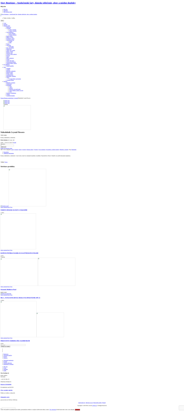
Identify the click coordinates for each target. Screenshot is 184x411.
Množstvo (3, 144)
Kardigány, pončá (10, 38)
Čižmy (7, 77)
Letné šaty (8, 45)
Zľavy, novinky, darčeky (7, 390)
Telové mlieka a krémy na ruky (16, 90)
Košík (4, 370)
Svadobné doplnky (10, 95)
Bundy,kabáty (9, 36)
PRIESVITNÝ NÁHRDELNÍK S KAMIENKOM (15, 341)
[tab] (93, 152)
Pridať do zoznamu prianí (6, 148)
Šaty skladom (12, 33)
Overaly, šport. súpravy (11, 54)
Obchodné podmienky (8, 360)
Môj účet (5, 366)
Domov (2, 98)
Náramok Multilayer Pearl (8, 289)
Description (6, 152)
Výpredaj (8, 28)
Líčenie (11, 88)
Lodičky (8, 69)
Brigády (104, 402)
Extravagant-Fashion (11, 62)
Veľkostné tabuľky (7, 355)
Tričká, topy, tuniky (10, 50)
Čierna (5, 162)
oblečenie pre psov (89, 402)
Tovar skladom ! (10, 32)
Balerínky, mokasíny (11, 71)
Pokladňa (5, 369)
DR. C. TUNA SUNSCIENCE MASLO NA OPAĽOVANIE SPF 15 (20, 297)
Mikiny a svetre (9, 37)
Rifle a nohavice (10, 58)
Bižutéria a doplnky (10, 82)
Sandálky (8, 68)
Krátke (10, 41)
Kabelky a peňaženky (11, 93)
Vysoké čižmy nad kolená (15, 78)
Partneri (5, 356)
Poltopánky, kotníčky (11, 76)
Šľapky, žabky (9, 73)
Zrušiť (14, 142)
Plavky (7, 44)
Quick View (9, 207)
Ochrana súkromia (7, 363)
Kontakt (5, 361)
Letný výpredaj (12, 29)
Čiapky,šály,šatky (10, 60)
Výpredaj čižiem (10, 80)
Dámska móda (7, 98)
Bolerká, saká (9, 53)
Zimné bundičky (10, 66)
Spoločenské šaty (10, 40)
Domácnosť (9, 84)
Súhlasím (77, 409)
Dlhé (10, 42)
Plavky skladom (12, 34)
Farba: (2, 142)
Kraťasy (8, 55)
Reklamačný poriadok (8, 364)
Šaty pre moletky (10, 47)
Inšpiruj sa (8, 27)
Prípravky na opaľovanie (14, 89)
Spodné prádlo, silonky (11, 63)
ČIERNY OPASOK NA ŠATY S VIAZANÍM (14, 210)
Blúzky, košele (9, 51)
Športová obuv (9, 72)
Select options (4, 207)
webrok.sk (94, 405)
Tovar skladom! (41, 149)
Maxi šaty (11, 46)
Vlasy (10, 86)
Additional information (8, 153)
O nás (4, 368)
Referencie (5, 354)
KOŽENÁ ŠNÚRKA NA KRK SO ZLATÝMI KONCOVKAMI (19, 253)
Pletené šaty (9, 49)
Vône (10, 91)
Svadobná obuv (9, 75)
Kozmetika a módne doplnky (52, 149)
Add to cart (3, 146)
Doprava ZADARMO (6, 384)
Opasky (8, 94)
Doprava (5, 358)
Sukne (7, 56)
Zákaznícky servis (5, 397)
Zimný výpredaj (12, 31)
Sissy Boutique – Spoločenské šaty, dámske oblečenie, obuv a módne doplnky (38, 3)
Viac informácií (52, 409)
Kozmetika (8, 85)
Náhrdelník (73, 149)
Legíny (8, 59)
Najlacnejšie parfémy (97, 402)
